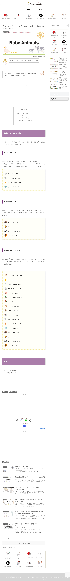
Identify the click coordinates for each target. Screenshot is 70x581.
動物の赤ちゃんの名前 (22, 113)
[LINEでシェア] (26, 420)
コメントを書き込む (24, 543)
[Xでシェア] (17, 420)
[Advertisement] (23, 95)
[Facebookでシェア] (22, 420)
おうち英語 (6, 391)
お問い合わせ (8, 577)
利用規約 (45, 579)
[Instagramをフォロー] (24, 426)
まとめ (18, 122)
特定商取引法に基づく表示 (41, 577)
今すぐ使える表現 (13, 391)
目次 (22, 109)
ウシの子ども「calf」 (24, 115)
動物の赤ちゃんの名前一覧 (25, 120)
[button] (30, 420)
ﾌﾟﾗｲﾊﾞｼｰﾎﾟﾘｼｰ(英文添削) (28, 577)
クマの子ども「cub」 (24, 118)
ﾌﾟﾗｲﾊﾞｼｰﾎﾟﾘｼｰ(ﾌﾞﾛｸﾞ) (17, 577)
